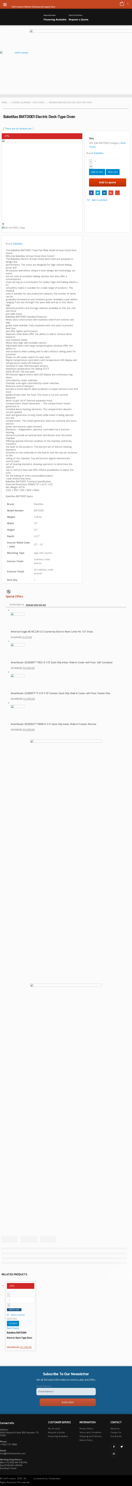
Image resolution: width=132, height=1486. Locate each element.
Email (117, 192)
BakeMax (99, 153)
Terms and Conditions (91, 1432)
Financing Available (58, 1436)
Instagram (114, 1454)
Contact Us (115, 1432)
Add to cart (97, 172)
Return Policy (86, 1440)
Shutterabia (54, 1478)
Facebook (91, 192)
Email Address (44, 1386)
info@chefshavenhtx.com (12, 1453)
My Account (54, 1428)
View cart (113, 172)
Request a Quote (56, 1432)
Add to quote (107, 182)
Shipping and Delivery (91, 1436)
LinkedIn (104, 192)
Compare (13, 1323)
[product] (68, 619)
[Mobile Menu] (5, 4)
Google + (110, 192)
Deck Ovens (13, 1328)
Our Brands (116, 1436)
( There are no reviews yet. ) (18, 128)
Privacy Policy (86, 1428)
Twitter (97, 192)
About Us (115, 1428)
